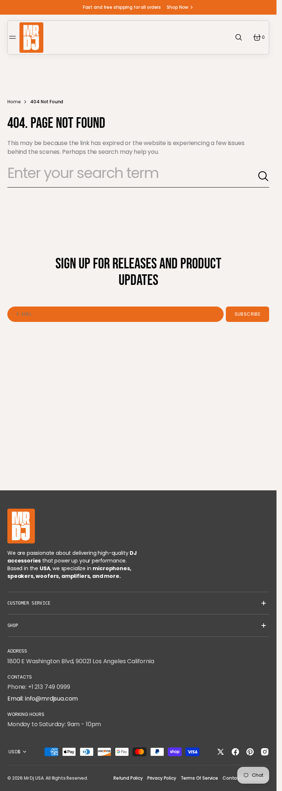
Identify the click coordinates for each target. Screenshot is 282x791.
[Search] (263, 176)
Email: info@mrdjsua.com (42, 698)
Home (14, 102)
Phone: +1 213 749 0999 (38, 687)
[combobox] (132, 176)
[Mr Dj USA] (31, 37)
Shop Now (177, 7)
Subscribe (247, 314)
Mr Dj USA (34, 778)
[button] (13, 37)
